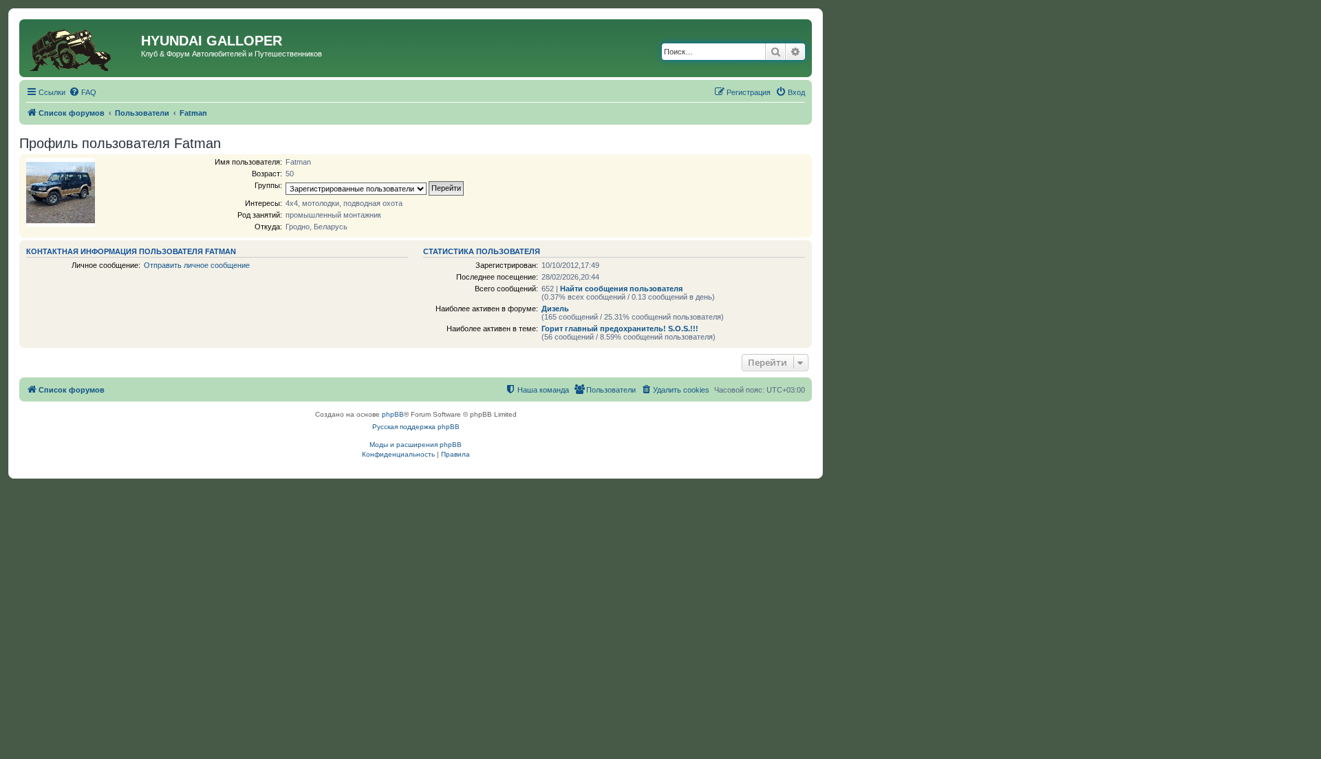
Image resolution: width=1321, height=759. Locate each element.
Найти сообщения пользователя (621, 288)
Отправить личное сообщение (197, 265)
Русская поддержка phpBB (416, 426)
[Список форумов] (82, 48)
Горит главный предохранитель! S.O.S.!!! (619, 328)
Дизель (555, 308)
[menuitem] (82, 92)
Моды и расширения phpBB (415, 444)
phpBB (393, 414)
